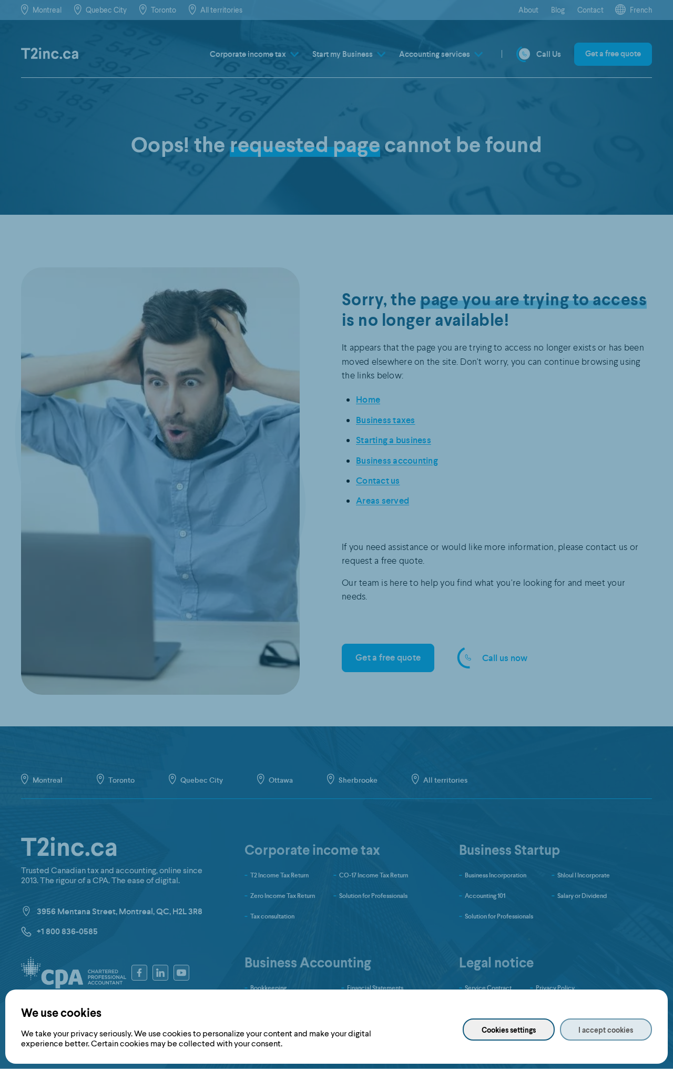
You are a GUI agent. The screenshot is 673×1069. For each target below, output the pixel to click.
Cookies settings (509, 1029)
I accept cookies (605, 1029)
